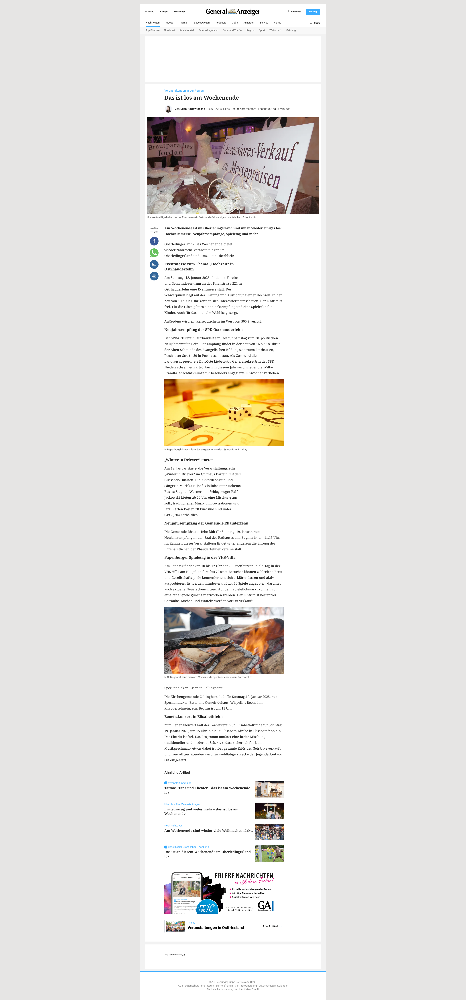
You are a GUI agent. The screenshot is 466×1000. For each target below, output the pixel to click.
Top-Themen (153, 30)
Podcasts (221, 23)
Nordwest (169, 30)
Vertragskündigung (246, 986)
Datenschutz (192, 986)
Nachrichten (153, 23)
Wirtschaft (275, 30)
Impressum (207, 986)
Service (264, 23)
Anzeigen (249, 23)
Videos (169, 23)
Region (250, 30)
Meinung (291, 30)
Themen (183, 23)
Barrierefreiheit (224, 986)
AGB (180, 986)
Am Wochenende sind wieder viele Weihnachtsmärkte (208, 830)
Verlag (277, 23)
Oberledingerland (208, 30)
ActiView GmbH (250, 989)
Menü (151, 11)
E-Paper (164, 11)
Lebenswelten (202, 23)
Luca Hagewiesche (192, 109)
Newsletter (179, 11)
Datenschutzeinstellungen (273, 986)
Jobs (235, 23)
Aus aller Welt (187, 30)
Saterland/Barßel (232, 30)
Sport (262, 30)
